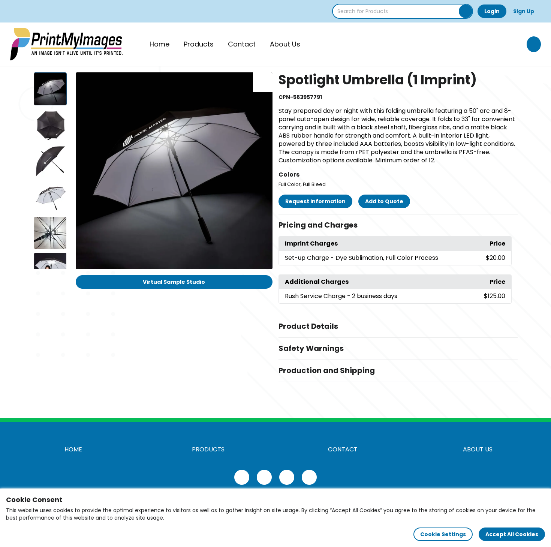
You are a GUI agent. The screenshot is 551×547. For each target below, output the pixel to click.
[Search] (465, 11)
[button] (398, 225)
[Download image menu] (263, 82)
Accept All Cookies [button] (511, 534)
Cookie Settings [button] (443, 534)
